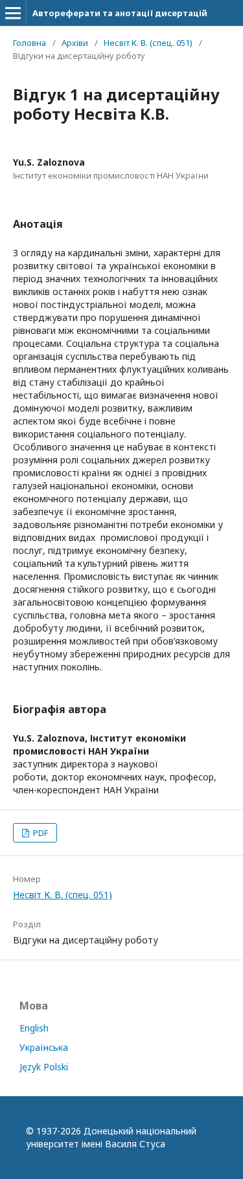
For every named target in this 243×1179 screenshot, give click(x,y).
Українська (43, 1047)
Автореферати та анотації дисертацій (119, 13)
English (34, 1028)
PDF (39, 833)
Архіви (75, 43)
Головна (29, 43)
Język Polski (43, 1067)
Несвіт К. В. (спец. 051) (148, 43)
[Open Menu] (13, 13)
